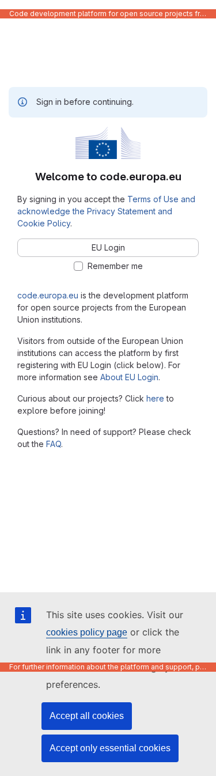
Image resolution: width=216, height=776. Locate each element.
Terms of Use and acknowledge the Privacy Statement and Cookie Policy (106, 211)
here (155, 398)
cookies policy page (86, 632)
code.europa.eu (47, 295)
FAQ (53, 444)
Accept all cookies (87, 716)
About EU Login (129, 377)
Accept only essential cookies (110, 748)
